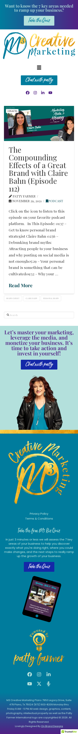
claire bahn (31, 298)
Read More (21, 285)
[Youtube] (50, 92)
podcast (55, 201)
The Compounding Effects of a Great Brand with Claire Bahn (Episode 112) (38, 169)
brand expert (13, 298)
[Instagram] (35, 92)
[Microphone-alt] (48, 684)
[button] (39, 68)
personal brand (51, 298)
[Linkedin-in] (43, 92)
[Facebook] (27, 92)
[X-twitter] (39, 684)
